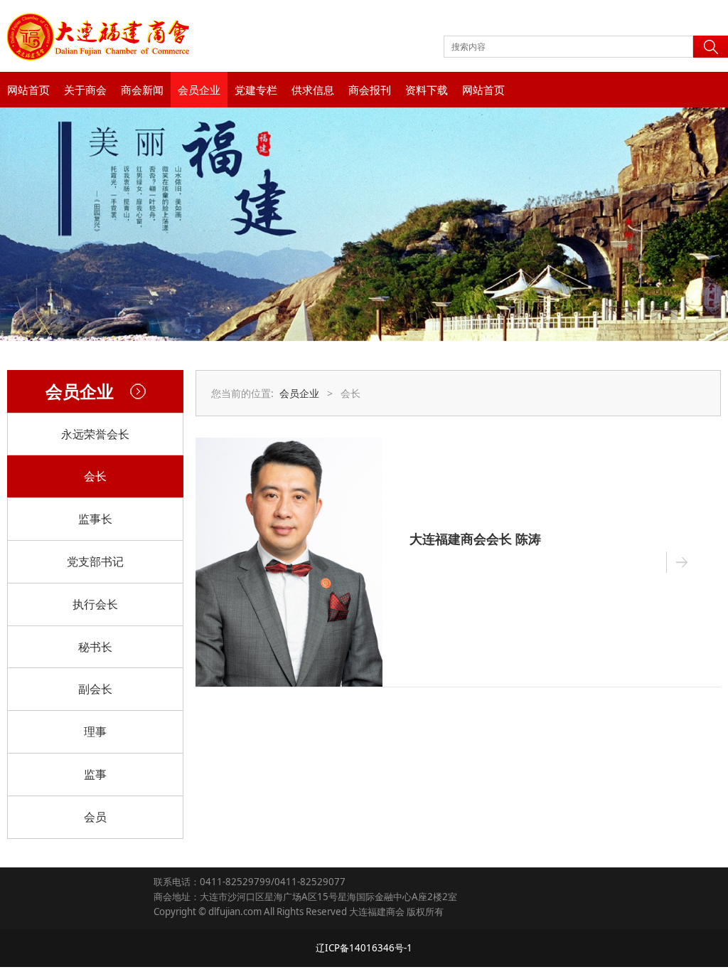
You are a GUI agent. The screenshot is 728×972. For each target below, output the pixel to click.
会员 (95, 817)
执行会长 (95, 604)
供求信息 (312, 90)
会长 (95, 476)
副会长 (95, 689)
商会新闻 (142, 90)
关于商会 (85, 90)
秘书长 (95, 647)
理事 (95, 731)
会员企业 (199, 90)
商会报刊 (369, 90)
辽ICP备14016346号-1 (364, 947)
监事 (95, 774)
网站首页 (28, 90)
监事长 (95, 519)
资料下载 (426, 90)
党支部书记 (95, 561)
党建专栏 (256, 90)
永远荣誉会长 (95, 434)
